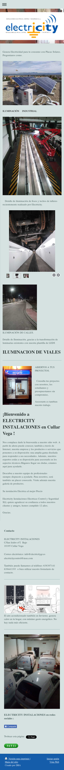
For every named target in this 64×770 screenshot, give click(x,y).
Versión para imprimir (19, 758)
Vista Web (54, 761)
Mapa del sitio (11, 761)
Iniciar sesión (53, 758)
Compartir (11, 726)
